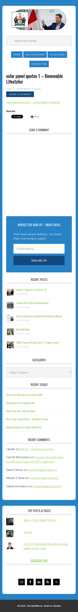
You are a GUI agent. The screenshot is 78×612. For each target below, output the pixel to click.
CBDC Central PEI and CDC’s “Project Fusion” (37, 342)
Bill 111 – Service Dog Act (37, 449)
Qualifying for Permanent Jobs (20, 403)
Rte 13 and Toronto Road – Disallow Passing (27, 419)
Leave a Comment (20, 94)
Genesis (57, 605)
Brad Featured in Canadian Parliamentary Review (39, 316)
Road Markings (23, 329)
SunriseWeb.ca (34, 605)
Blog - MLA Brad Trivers (40, 520)
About (28, 532)
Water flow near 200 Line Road (20, 411)
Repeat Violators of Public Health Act (24, 427)
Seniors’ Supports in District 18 (31, 290)
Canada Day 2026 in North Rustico (32, 303)
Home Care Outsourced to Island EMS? (24, 395)
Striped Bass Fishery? (42, 470)
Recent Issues (39, 384)
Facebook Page (39, 560)
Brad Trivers (39, 19)
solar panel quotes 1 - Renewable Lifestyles (33, 102)
